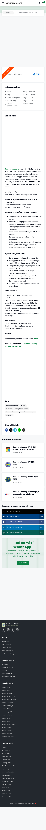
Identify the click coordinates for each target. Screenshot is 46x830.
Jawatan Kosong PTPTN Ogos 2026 (25, 478)
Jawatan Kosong (20, 803)
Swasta (4, 670)
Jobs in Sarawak (7, 730)
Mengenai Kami (7, 641)
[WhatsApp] (19, 430)
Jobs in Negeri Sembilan (9, 712)
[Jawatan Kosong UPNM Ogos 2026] (8, 464)
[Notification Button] (43, 3)
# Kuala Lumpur (29, 412)
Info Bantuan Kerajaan (9, 654)
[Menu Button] (3, 3)
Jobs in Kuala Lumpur (9, 699)
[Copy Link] (23, 430)
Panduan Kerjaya (7, 651)
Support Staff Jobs (8, 778)
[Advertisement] (23, 42)
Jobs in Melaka (6, 709)
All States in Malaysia (9, 737)
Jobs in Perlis (6, 721)
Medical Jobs (6, 790)
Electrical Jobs (6, 784)
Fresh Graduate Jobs (8, 772)
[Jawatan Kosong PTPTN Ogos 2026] (8, 479)
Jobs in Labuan (7, 733)
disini (36, 339)
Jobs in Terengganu (8, 696)
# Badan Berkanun (12, 406)
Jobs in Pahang (7, 715)
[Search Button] (39, 3)
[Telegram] (15, 430)
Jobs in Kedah (6, 690)
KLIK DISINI (23, 563)
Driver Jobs (5, 787)
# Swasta (9, 415)
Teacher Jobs (6, 750)
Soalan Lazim (6, 647)
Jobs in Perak (6, 718)
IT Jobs (4, 747)
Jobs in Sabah (6, 727)
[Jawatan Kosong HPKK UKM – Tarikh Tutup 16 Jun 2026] (8, 450)
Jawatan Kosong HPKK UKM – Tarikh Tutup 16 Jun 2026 (25, 448)
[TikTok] (12, 630)
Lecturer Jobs (6, 753)
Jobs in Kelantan (7, 693)
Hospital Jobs (6, 760)
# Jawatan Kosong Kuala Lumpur (17, 409)
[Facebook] (6, 430)
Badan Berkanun (7, 667)
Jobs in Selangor (7, 703)
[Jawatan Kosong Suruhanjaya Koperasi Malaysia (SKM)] (8, 494)
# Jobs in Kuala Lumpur (14, 412)
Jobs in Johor (6, 687)
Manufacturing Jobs (8, 766)
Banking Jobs (6, 763)
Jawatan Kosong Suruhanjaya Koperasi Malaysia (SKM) (26, 493)
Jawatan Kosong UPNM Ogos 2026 (25, 463)
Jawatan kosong (12, 169)
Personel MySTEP (7, 673)
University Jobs (6, 756)
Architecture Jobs (7, 781)
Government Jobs (7, 797)
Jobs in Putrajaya (7, 706)
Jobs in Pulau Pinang (8, 724)
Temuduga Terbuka (8, 676)
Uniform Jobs (6, 775)
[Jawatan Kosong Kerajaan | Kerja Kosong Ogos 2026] (14, 3)
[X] (11, 430)
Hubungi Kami (6, 644)
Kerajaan (5, 664)
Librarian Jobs (6, 794)
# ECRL (23, 406)
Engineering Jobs (7, 769)
